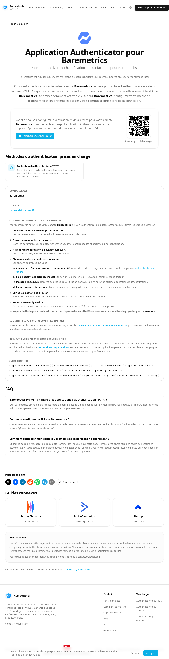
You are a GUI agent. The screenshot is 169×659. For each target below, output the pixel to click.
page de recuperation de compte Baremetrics (102, 325)
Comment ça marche (114, 606)
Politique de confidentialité (25, 654)
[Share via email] (52, 482)
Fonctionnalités (111, 600)
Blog (105, 624)
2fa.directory (70, 569)
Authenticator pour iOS (149, 600)
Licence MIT (84, 569)
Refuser (135, 653)
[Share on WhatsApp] (37, 482)
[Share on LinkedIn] (23, 482)
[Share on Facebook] (15, 482)
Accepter (151, 653)
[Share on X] (8, 482)
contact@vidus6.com (16, 623)
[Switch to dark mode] (130, 7)
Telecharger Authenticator (37, 135)
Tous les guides (19, 23)
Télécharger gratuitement (151, 7)
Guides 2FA (109, 630)
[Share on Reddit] (30, 482)
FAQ (105, 618)
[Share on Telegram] (45, 482)
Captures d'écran (112, 612)
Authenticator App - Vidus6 (53, 347)
